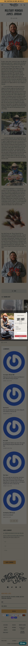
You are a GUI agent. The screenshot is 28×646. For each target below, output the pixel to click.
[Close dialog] (26, 312)
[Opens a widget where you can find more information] (23, 643)
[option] (14, 1)
